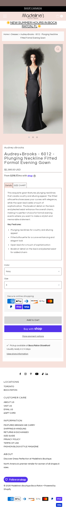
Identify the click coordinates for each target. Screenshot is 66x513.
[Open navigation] (5, 16)
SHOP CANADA (33, 8)
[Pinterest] (31, 374)
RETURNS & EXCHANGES (16, 432)
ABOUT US (9, 402)
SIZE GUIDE (9, 436)
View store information (17, 354)
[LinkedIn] (47, 374)
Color (7, 265)
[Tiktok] (43, 374)
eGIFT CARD (10, 413)
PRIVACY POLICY (12, 439)
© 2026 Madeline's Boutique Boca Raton (23, 485)
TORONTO (9, 386)
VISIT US (8, 406)
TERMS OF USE (11, 443)
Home (6, 34)
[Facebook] (20, 374)
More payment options (33, 336)
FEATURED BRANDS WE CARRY (19, 425)
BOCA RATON (10, 390)
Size (6, 278)
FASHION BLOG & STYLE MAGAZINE (21, 446)
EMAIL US (8, 409)
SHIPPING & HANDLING (15, 429)
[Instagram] (25, 374)
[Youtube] (36, 374)
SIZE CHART (20, 185)
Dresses (14, 34)
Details (8, 185)
